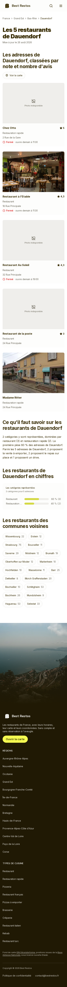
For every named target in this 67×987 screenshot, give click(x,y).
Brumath (52, 553)
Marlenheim (48, 561)
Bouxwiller (35, 544)
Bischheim (12, 595)
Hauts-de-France (12, 820)
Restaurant (8, 871)
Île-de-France (10, 797)
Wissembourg (14, 536)
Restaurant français (13, 894)
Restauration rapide (13, 879)
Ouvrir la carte (15, 739)
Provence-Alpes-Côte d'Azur (18, 828)
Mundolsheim (35, 595)
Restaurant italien (12, 925)
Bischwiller (12, 587)
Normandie (8, 805)
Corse (6, 851)
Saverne (12, 553)
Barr (55, 570)
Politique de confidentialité (17, 975)
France (6, 18)
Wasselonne (36, 570)
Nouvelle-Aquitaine (13, 766)
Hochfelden (13, 570)
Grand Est (19, 18)
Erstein (36, 536)
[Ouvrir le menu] (60, 5)
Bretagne (8, 813)
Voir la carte (16, 75)
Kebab (6, 933)
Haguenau (12, 603)
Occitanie (8, 774)
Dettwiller (11, 578)
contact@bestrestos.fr (47, 975)
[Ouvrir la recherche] (51, 5)
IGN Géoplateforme (25, 952)
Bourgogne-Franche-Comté (18, 789)
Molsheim (32, 553)
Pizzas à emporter (12, 902)
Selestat (33, 603)
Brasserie (8, 910)
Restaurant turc (11, 941)
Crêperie (7, 917)
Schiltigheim (35, 587)
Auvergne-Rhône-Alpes (15, 758)
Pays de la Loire (11, 844)
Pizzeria (7, 886)
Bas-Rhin (32, 18)
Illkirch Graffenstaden (38, 578)
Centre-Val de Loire (13, 836)
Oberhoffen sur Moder (19, 561)
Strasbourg (13, 544)
